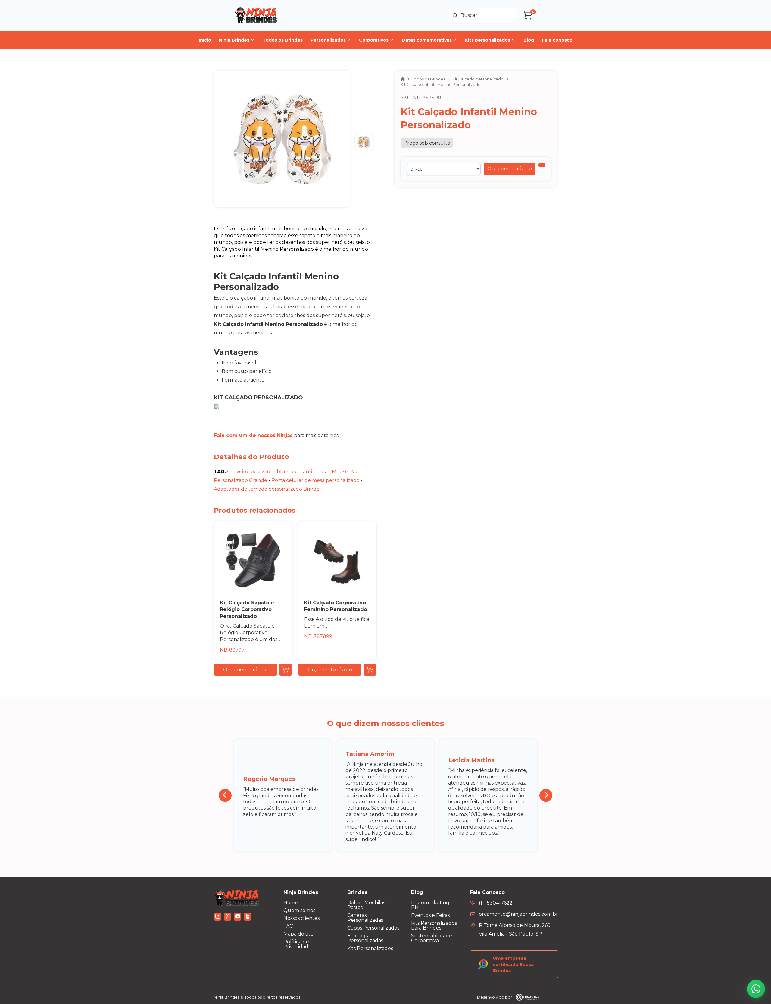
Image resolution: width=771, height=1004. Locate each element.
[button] (509, 169)
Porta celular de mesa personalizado (315, 480)
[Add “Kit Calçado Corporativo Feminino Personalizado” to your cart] (370, 670)
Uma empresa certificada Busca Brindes (513, 964)
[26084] (541, 165)
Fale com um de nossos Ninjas (253, 435)
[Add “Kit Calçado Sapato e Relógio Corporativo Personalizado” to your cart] (285, 670)
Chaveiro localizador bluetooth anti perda (277, 471)
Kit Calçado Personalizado (258, 397)
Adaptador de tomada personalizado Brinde (267, 489)
